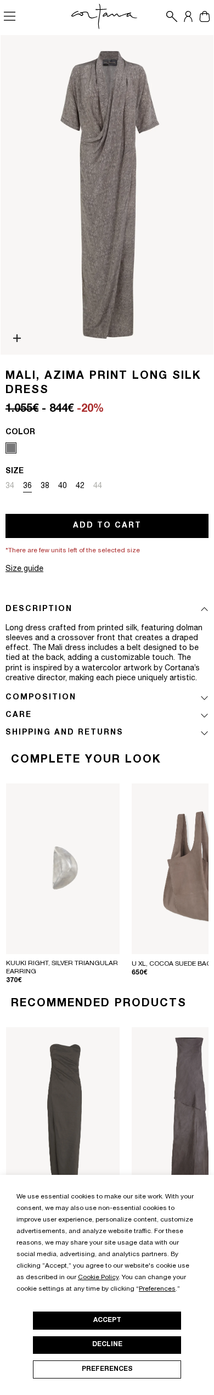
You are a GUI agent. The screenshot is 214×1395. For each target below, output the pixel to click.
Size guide (24, 569)
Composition (40, 698)
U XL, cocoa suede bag (172, 964)
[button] (169, 16)
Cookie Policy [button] (98, 1277)
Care (18, 715)
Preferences (107, 1369)
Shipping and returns (64, 733)
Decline (107, 1344)
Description (38, 609)
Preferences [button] (157, 1289)
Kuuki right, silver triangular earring (62, 968)
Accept (107, 1320)
